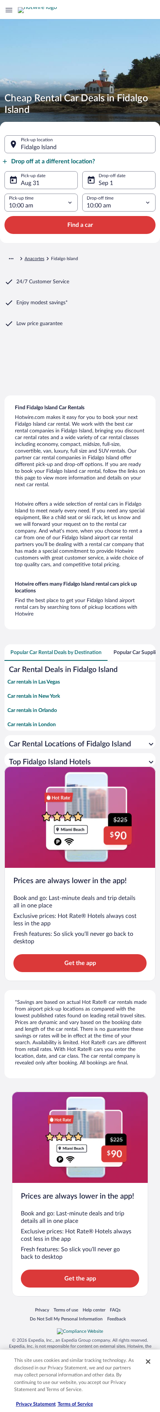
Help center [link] (94, 1309)
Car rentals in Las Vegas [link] (33, 682)
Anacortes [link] (34, 258)
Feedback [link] (116, 1318)
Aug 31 (30, 183)
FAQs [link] (115, 1309)
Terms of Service (75, 1404)
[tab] (56, 652)
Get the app (80, 963)
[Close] (148, 1361)
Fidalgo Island (39, 147)
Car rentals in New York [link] (33, 696)
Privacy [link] (42, 1309)
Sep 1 (106, 183)
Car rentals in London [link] (31, 724)
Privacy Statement (36, 1404)
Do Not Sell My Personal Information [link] (66, 1318)
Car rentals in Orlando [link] (32, 710)
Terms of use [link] (66, 1309)
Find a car (80, 225)
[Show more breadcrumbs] (11, 258)
